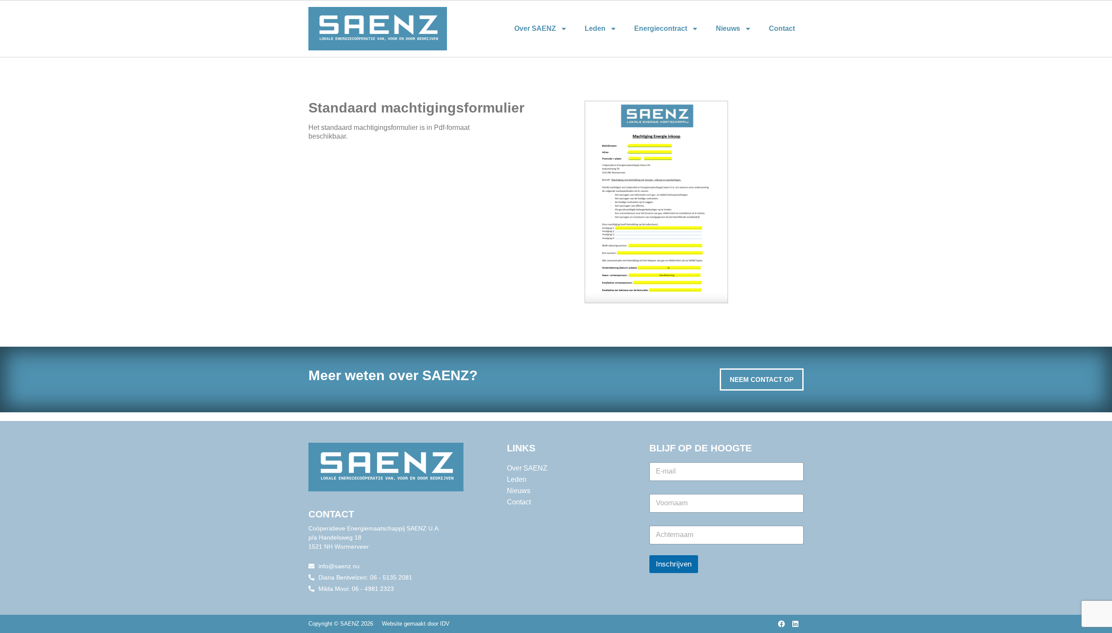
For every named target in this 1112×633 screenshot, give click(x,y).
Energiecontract (660, 28)
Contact (782, 28)
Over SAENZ (535, 28)
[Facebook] (781, 624)
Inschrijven (674, 564)
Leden (595, 28)
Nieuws (728, 28)
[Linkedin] (795, 624)
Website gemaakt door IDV (416, 623)
